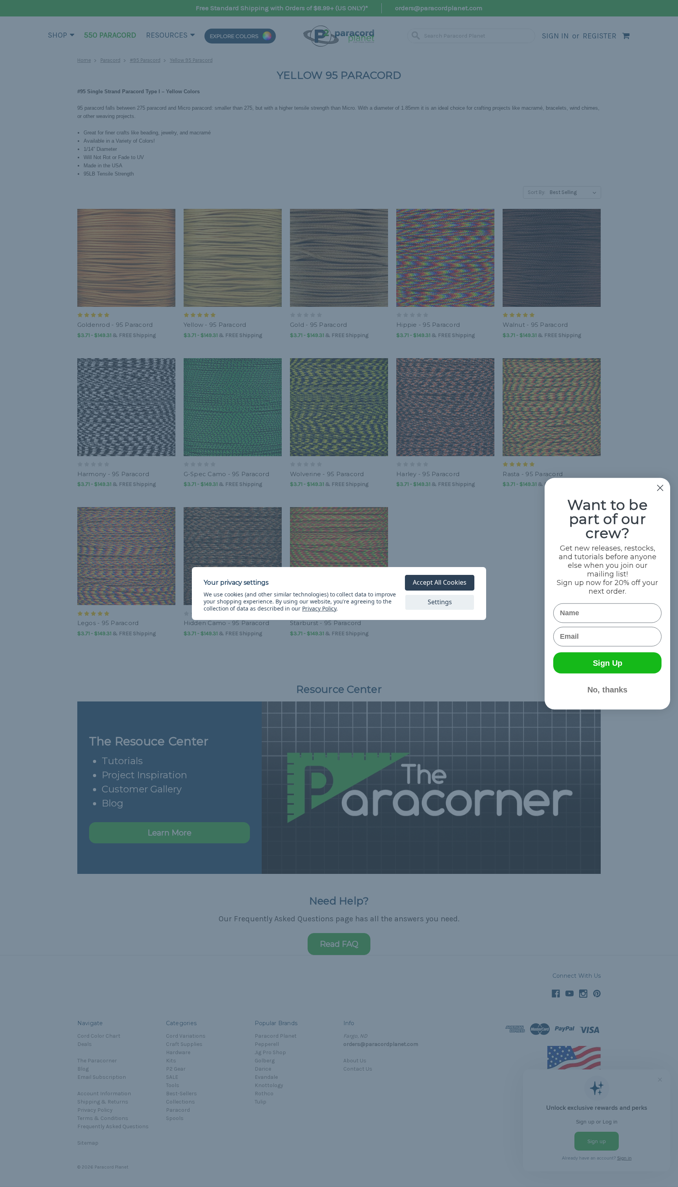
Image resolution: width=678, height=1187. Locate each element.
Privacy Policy (319, 608)
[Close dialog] (660, 488)
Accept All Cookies (440, 582)
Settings (440, 602)
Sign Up (607, 662)
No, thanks (607, 689)
